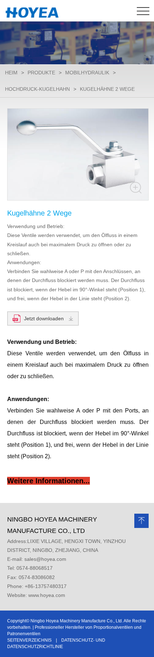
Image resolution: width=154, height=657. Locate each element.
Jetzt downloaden (44, 318)
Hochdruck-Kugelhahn (37, 89)
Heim (11, 72)
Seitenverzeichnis (29, 640)
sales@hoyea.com (45, 559)
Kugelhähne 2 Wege (107, 89)
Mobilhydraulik (87, 72)
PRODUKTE (41, 72)
